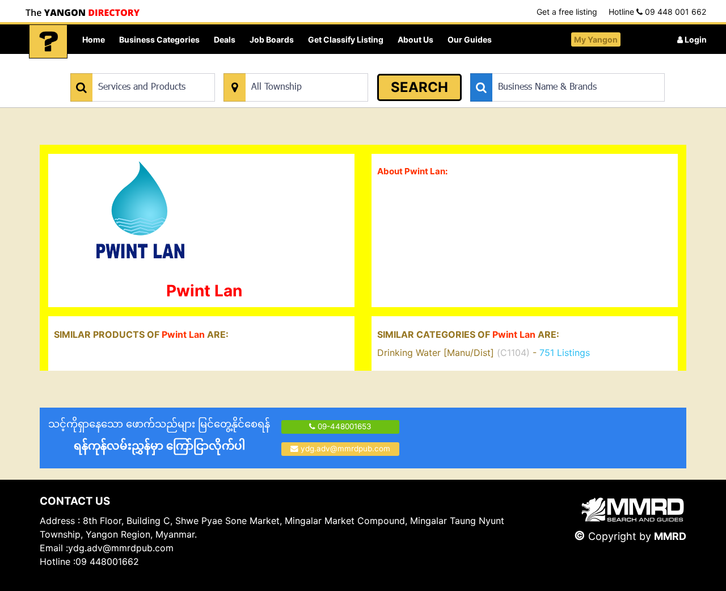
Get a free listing (567, 11)
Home (93, 39)
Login (695, 39)
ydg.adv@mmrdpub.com (345, 448)
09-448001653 (343, 426)
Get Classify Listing (345, 39)
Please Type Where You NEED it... (282, 67)
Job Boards (272, 39)
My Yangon (596, 39)
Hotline (657, 11)
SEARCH (419, 87)
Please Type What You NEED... (123, 67)
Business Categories (159, 39)
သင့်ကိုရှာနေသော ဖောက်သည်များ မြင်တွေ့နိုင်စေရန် (159, 435)
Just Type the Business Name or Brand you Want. (555, 67)
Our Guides (470, 39)
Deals (224, 39)
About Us (415, 39)
